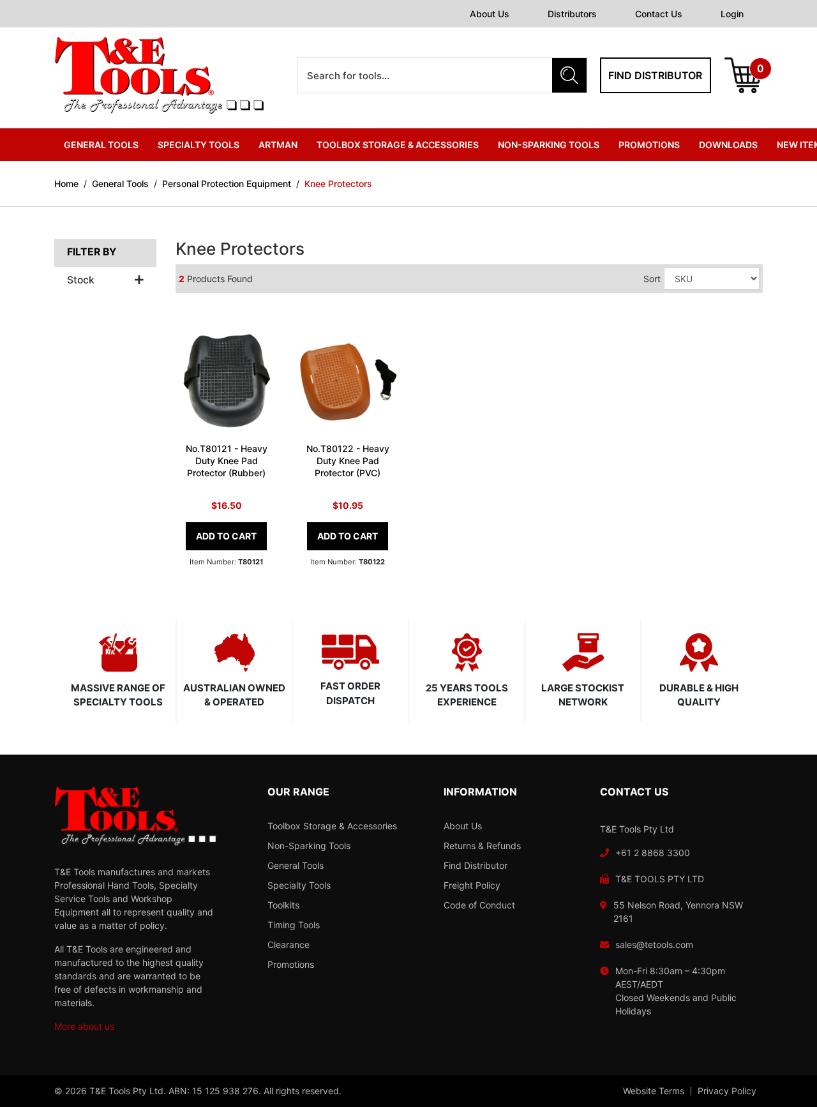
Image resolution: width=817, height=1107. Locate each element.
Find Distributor (475, 865)
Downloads (728, 144)
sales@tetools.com (654, 944)
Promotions (649, 144)
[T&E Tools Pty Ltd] (159, 74)
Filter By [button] (91, 252)
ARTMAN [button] (278, 144)
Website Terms (653, 1091)
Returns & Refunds (482, 845)
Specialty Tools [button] (198, 144)
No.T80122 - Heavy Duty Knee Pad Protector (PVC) (347, 460)
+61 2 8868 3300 (652, 852)
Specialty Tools (299, 885)
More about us (84, 1026)
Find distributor (655, 75)
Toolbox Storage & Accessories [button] (398, 144)
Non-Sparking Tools (308, 845)
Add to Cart (226, 536)
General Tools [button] (101, 144)
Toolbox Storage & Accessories (332, 825)
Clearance (288, 944)
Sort (652, 278)
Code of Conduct (479, 905)
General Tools (295, 865)
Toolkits (283, 905)
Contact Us (658, 13)
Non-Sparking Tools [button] (548, 144)
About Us (489, 13)
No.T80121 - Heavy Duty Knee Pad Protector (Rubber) (226, 460)
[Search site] (569, 75)
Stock (80, 280)
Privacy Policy (727, 1091)
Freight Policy (472, 885)
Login (732, 13)
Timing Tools (293, 924)
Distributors (572, 13)
